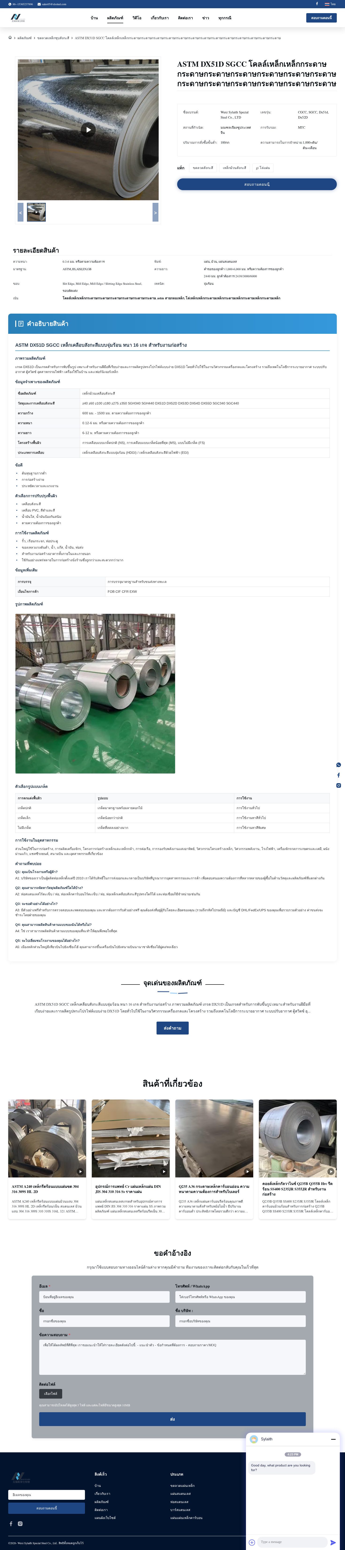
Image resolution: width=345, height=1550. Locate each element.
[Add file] (252, 1542)
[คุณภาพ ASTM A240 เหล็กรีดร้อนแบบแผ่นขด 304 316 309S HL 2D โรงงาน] (47, 1138)
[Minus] (333, 1439)
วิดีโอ (137, 17)
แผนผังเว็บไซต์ (105, 1517)
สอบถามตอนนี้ (321, 17)
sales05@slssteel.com (54, 4)
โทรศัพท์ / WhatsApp (192, 1286)
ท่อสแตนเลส (179, 1502)
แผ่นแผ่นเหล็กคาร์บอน (186, 1517)
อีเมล (44, 1286)
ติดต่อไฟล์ (47, 1384)
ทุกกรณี (224, 17)
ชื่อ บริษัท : (184, 1310)
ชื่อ (41, 1310)
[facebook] (11, 1524)
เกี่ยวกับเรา (160, 17)
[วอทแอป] (339, 765)
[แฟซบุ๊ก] (339, 775)
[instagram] (20, 1524)
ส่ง (172, 1419)
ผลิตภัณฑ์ (115, 17)
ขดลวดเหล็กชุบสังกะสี (53, 38)
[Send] (333, 1542)
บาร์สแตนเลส (180, 1510)
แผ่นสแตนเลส (180, 1493)
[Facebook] (317, 4)
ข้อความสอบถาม (54, 1334)
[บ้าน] (10, 37)
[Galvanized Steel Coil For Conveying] (88, 129)
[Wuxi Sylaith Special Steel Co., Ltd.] (17, 18)
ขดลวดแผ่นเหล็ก (182, 1485)
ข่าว (205, 17)
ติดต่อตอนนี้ (47, 1211)
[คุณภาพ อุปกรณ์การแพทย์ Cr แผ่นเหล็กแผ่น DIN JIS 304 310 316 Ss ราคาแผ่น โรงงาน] (131, 1138)
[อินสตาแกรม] (339, 785)
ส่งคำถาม (172, 1028)
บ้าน (94, 17)
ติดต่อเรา (185, 17)
